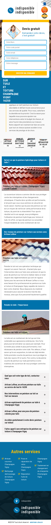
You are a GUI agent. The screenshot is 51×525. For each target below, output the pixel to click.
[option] (8, 143)
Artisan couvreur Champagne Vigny (10, 463)
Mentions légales (36, 522)
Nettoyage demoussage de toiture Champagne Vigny (10, 476)
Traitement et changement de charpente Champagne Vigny (43, 471)
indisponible (24, 8)
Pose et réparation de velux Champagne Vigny (26, 464)
